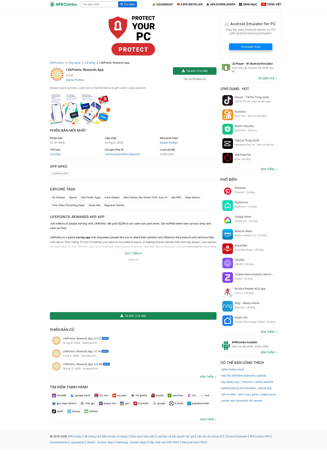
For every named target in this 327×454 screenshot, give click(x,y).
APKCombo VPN (260, 436)
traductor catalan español (257, 381)
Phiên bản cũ (62, 330)
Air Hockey (58, 197)
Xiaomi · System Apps (100, 442)
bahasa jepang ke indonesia (238, 388)
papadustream (200, 403)
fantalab (61, 395)
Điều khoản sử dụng (114, 436)
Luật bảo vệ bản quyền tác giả (175, 436)
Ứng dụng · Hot (234, 89)
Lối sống (55, 154)
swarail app (265, 388)
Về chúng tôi (92, 436)
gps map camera (66, 403)
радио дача (268, 394)
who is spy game (248, 394)
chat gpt (90, 403)
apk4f (60, 411)
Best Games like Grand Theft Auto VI (145, 197)
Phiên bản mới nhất (68, 130)
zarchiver (177, 395)
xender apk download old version (241, 400)
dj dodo (178, 403)
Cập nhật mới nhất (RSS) (164, 442)
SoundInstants (59, 442)
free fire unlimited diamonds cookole (243, 375)
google (161, 403)
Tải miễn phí (266, 78)
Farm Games (112, 197)
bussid (160, 395)
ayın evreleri (228, 394)
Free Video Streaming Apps (68, 205)
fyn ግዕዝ (103, 395)
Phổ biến (228, 179)
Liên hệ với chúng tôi (209, 436)
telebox (93, 411)
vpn (127, 403)
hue (207, 395)
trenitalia (143, 403)
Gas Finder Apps (91, 197)
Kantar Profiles (75, 79)
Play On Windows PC (195, 78)
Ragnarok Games (114, 205)
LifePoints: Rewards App (85, 70)
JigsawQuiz (77, 442)
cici (194, 395)
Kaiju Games (192, 197)
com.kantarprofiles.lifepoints (122, 154)
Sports (73, 197)
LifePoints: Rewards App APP (77, 217)
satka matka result (232, 369)
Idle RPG (176, 197)
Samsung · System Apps (131, 442)
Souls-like (94, 205)
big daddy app (230, 381)
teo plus (122, 395)
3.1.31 (57, 142)
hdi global (141, 395)
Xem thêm (207, 376)
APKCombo (57, 62)
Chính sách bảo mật (141, 436)
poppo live (110, 403)
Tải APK (197, 71)
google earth (82, 395)
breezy (76, 411)
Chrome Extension (236, 436)
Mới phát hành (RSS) (194, 442)
